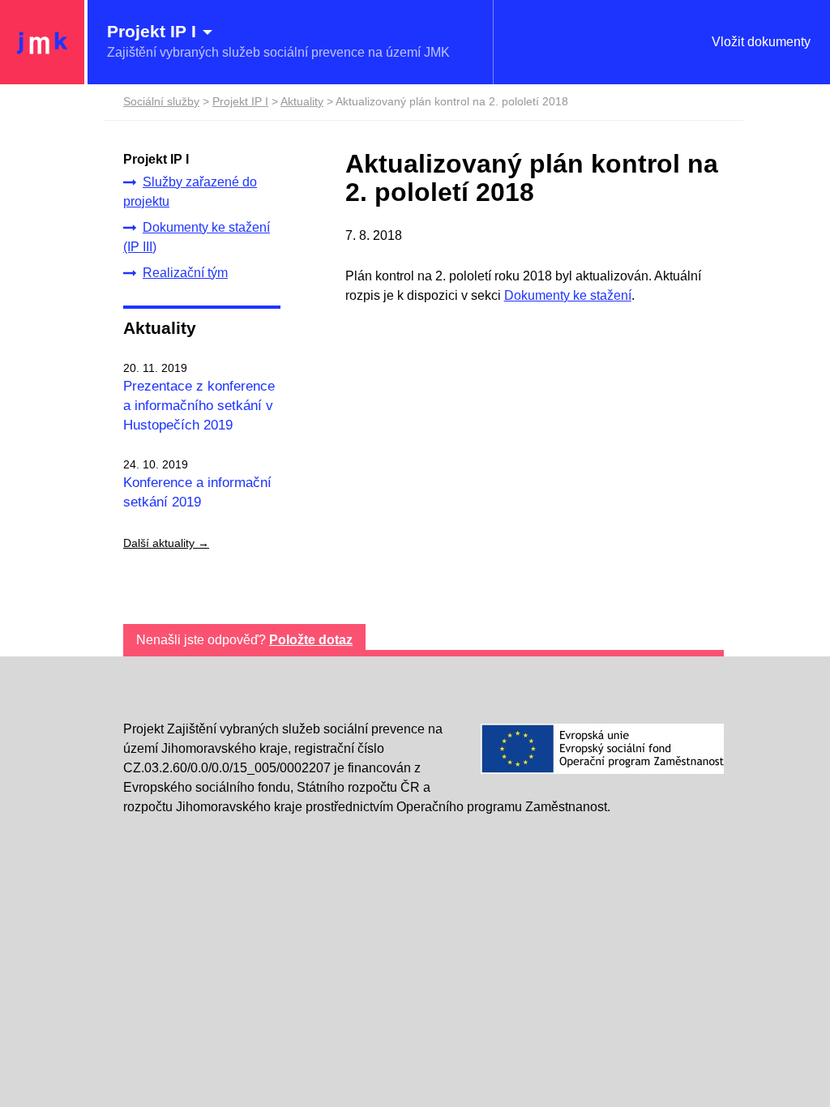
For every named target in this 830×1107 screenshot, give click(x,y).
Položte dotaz (311, 640)
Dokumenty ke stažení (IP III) (196, 237)
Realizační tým (185, 273)
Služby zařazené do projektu (190, 191)
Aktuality (159, 327)
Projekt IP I (240, 101)
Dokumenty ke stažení (567, 295)
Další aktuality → (166, 542)
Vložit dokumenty (761, 42)
